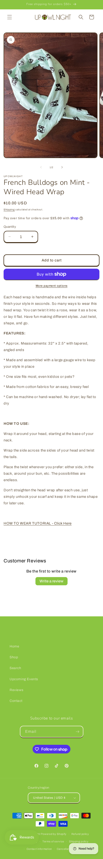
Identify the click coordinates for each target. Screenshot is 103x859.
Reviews (16, 690)
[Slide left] (41, 167)
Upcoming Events (24, 679)
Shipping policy (79, 841)
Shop (14, 657)
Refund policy (80, 833)
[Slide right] (62, 167)
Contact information (39, 848)
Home (14, 646)
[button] (9, 17)
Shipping (9, 209)
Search (15, 668)
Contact (16, 701)
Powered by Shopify (54, 833)
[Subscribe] (77, 732)
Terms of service (53, 841)
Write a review (51, 581)
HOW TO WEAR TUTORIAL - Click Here (38, 523)
